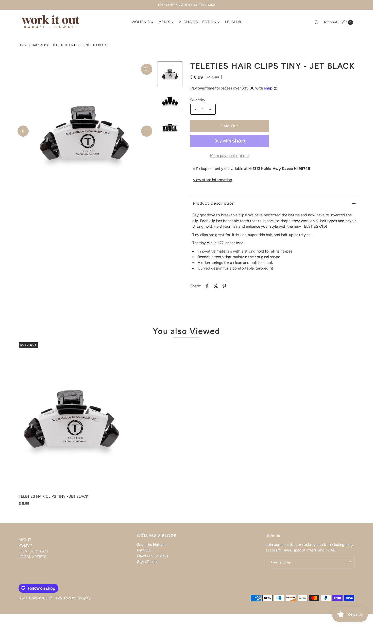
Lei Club (144, 550)
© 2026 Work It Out (35, 598)
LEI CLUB (233, 22)
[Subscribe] (348, 562)
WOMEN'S (141, 22)
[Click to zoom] (146, 69)
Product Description (214, 203)
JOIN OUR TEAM (33, 551)
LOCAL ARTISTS (32, 556)
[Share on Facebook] (207, 286)
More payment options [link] (229, 155)
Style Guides (147, 562)
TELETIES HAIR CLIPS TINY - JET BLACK (53, 496)
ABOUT (25, 540)
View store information (212, 179)
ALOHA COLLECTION (197, 22)
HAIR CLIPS (40, 45)
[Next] (146, 131)
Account (330, 22)
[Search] (316, 22)
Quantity (197, 100)
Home (23, 45)
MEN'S (165, 22)
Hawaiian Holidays (152, 556)
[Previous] (23, 131)
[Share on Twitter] (215, 286)
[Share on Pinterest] (224, 286)
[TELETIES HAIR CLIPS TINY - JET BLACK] (72, 417)
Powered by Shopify (73, 598)
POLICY (25, 545)
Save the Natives (151, 544)
